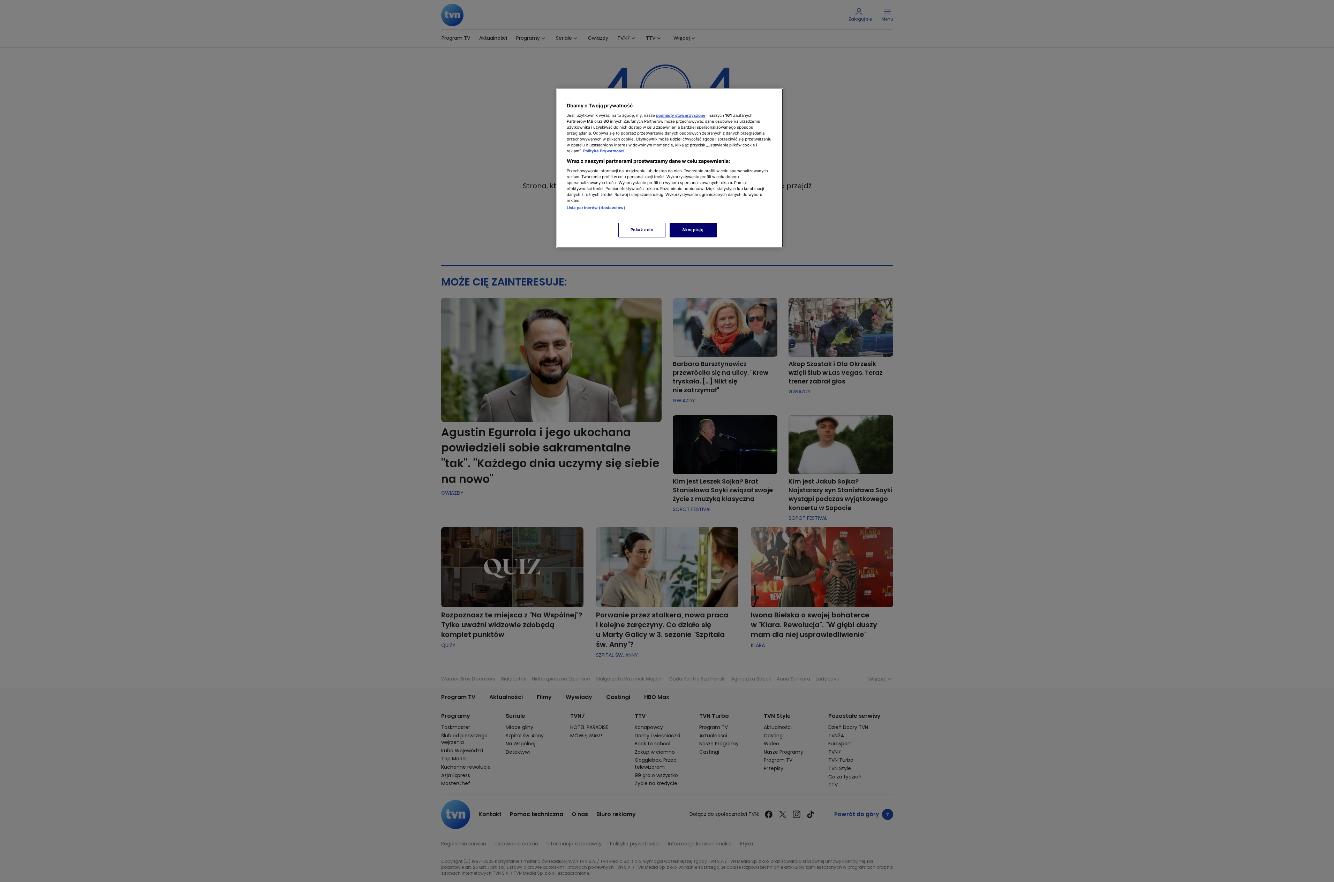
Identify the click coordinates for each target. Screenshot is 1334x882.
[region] (669, 168)
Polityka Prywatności (603, 151)
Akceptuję (692, 229)
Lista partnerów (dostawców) (596, 207)
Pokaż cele (642, 229)
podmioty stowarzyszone (681, 115)
